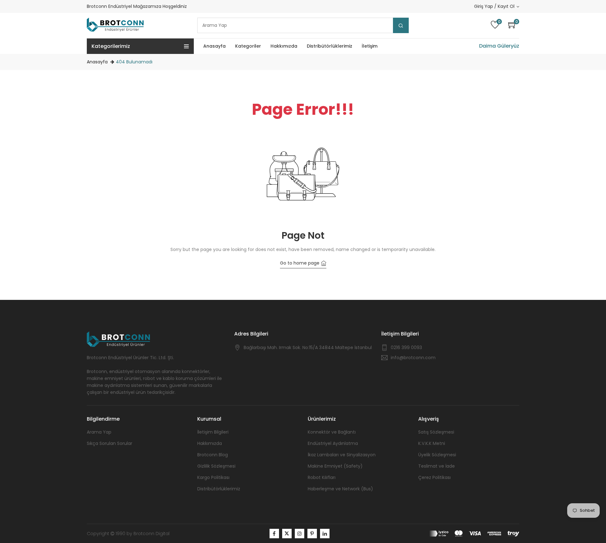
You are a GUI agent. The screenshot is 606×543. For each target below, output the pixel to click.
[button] (513, 25)
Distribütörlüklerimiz (218, 489)
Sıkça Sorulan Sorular (109, 443)
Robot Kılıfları (322, 477)
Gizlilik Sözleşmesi (216, 466)
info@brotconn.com (413, 357)
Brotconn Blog (212, 455)
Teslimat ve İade (436, 466)
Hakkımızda (209, 443)
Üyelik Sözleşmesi (437, 455)
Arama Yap (99, 432)
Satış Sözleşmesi (436, 432)
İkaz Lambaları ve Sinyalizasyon (342, 455)
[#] (274, 533)
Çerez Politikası (434, 477)
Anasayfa (97, 62)
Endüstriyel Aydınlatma (333, 443)
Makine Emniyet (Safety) (335, 466)
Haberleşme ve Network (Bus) (340, 489)
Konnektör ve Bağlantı (332, 432)
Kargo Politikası (213, 477)
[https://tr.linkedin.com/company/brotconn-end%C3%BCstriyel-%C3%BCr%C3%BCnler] (325, 533)
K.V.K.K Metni (431, 443)
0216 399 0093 (406, 347)
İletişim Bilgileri (213, 432)
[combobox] (303, 25)
